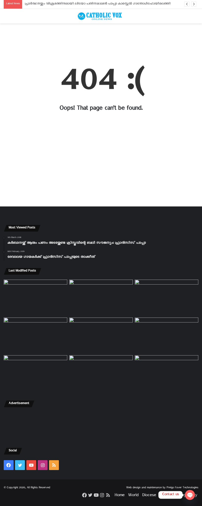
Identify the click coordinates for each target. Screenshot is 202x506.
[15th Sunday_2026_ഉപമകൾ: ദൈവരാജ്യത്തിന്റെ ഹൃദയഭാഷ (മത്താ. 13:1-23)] (101, 336)
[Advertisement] (101, 42)
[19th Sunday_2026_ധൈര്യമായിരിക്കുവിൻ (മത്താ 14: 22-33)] (166, 298)
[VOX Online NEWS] (101, 16)
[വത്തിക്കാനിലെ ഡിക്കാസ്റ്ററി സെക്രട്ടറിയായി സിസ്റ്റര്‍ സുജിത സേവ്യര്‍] (101, 373)
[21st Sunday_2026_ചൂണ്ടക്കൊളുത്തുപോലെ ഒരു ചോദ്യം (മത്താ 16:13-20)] (35, 298)
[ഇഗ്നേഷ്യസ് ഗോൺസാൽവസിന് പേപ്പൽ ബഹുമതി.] (101, 298)
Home (119, 496)
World (133, 496)
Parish (165, 496)
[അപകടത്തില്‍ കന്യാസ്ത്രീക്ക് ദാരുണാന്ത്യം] (166, 373)
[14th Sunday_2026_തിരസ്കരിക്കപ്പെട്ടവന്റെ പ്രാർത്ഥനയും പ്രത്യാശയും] (35, 373)
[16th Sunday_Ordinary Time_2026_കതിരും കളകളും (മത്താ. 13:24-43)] (35, 336)
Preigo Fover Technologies (182, 488)
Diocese (149, 496)
